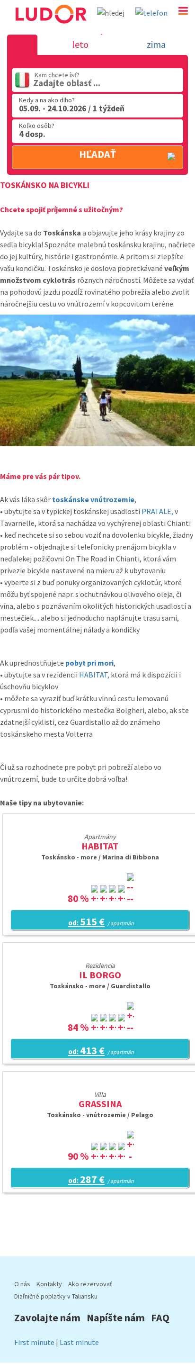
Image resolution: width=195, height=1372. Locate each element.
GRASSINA (100, 1104)
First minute (34, 1342)
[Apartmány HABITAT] (100, 824)
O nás (22, 1284)
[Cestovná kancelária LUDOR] (50, 27)
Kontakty (49, 1284)
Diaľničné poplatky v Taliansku (56, 1296)
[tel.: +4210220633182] (151, 13)
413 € (101, 1050)
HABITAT (99, 846)
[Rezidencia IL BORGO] (100, 953)
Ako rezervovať (90, 1284)
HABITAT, (94, 674)
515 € (101, 921)
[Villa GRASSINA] (99, 1082)
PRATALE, (157, 511)
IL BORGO (100, 975)
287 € (101, 1179)
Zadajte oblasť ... (66, 83)
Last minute (79, 1342)
